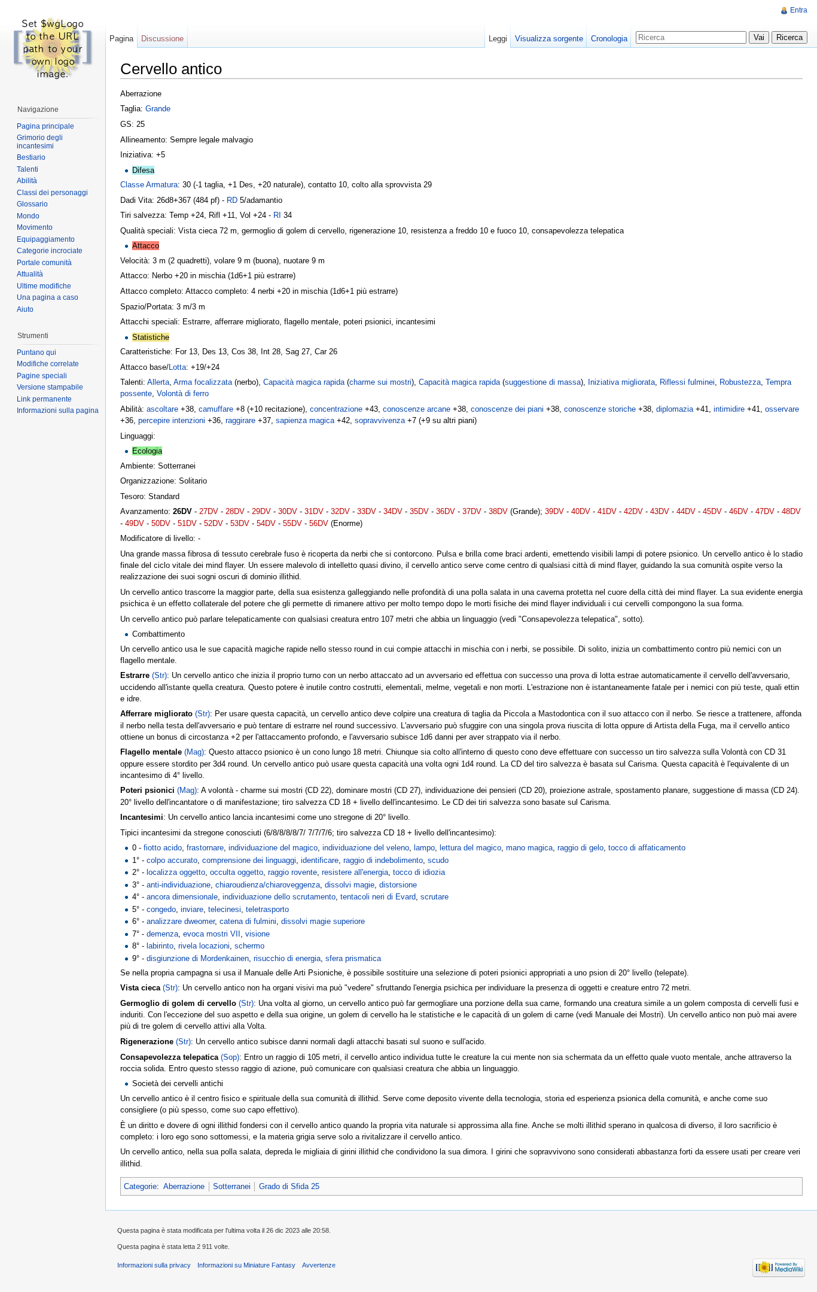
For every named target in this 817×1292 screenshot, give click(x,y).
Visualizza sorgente (549, 38)
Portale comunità (44, 263)
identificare (320, 860)
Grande (157, 108)
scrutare (434, 896)
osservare (782, 409)
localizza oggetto (176, 872)
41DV (607, 511)
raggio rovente (292, 872)
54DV (266, 523)
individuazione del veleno (365, 847)
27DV (208, 511)
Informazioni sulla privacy (154, 1265)
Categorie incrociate (50, 251)
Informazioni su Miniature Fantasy (246, 1265)
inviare (192, 909)
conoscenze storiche (600, 409)
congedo (161, 909)
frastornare (205, 847)
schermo (249, 945)
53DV (239, 523)
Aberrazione (184, 1186)
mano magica (529, 847)
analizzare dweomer (181, 921)
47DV (765, 511)
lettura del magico (470, 847)
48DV (791, 511)
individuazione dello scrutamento (279, 896)
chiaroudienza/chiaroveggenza (267, 884)
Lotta (177, 367)
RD (232, 200)
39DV (554, 511)
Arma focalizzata (202, 382)
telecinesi (224, 909)
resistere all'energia (355, 872)
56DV (318, 523)
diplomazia (674, 409)
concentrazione (336, 409)
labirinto (160, 945)
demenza (162, 933)
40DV (580, 511)
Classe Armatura (149, 184)
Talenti (27, 169)
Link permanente (44, 399)
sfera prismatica (353, 958)
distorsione (398, 884)
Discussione (162, 38)
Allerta (158, 382)
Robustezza (740, 382)
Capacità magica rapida (304, 382)
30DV (287, 511)
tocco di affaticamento (646, 847)
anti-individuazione (179, 884)
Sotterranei (232, 1186)
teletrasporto (267, 909)
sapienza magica (305, 420)
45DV (712, 511)
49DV (134, 523)
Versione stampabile (50, 387)
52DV (213, 523)
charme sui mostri (380, 382)
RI (277, 215)
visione (257, 933)
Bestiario (31, 157)
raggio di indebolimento (383, 860)
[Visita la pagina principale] (52, 48)
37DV (471, 511)
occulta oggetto (236, 872)
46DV (738, 511)
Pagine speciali (42, 376)
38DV (498, 511)
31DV (314, 511)
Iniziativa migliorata (621, 382)
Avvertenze (319, 1265)
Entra (798, 10)
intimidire (729, 409)
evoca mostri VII (211, 933)
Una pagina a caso (47, 297)
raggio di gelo (580, 847)
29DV (261, 511)
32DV (340, 511)
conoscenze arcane (416, 409)
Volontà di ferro (183, 393)
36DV (445, 511)
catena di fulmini (248, 921)
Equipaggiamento (46, 239)
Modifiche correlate (48, 364)
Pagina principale (45, 126)
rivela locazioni (204, 945)
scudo (438, 860)
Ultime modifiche (44, 286)
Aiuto (25, 309)
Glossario (32, 204)
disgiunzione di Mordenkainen (198, 958)
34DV (393, 511)
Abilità (27, 181)
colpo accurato (172, 860)
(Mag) (194, 751)
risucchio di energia (287, 958)
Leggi (498, 38)
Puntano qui (36, 352)
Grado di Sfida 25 (289, 1186)
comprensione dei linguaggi (249, 860)
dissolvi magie (349, 884)
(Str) (159, 675)
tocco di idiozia (419, 872)
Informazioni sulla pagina (58, 410)
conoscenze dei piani (507, 409)
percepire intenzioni (171, 420)
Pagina (121, 38)
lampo (424, 847)
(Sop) (230, 1057)
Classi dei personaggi (52, 193)
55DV (292, 523)
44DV (686, 511)
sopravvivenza (380, 420)
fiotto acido (163, 847)
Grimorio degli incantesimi (40, 141)
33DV (366, 511)
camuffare (216, 409)
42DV (633, 511)
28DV (235, 511)
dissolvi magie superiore (323, 921)
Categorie (140, 1186)
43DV (659, 511)
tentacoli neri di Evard (378, 896)
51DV (187, 523)
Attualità (30, 274)
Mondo (28, 216)
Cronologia (609, 38)
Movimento (35, 227)
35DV (419, 511)
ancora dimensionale (182, 896)
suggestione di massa (543, 382)
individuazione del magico (273, 847)
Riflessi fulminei (687, 382)
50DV (160, 523)
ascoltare (162, 409)
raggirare (240, 420)
